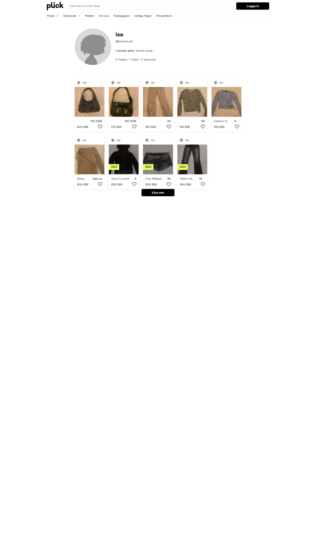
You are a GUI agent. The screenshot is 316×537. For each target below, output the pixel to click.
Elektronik (69, 16)
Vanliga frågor (143, 16)
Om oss (104, 16)
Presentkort (164, 16)
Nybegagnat (121, 16)
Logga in (253, 6)
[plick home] (55, 6)
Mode (50, 16)
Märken (89, 16)
